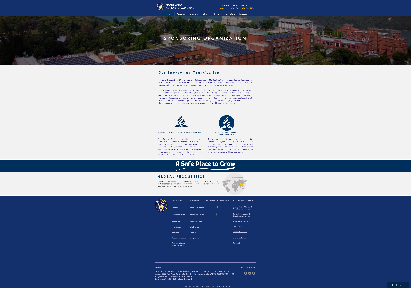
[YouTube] (249, 273)
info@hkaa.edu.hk (185, 276)
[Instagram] (245, 273)
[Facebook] (253, 273)
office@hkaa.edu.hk (185, 279)
